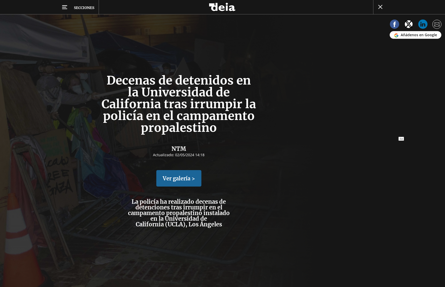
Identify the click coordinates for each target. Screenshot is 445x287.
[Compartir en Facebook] (394, 25)
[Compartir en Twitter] (408, 25)
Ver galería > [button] (179, 178)
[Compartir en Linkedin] (422, 25)
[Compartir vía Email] (437, 25)
